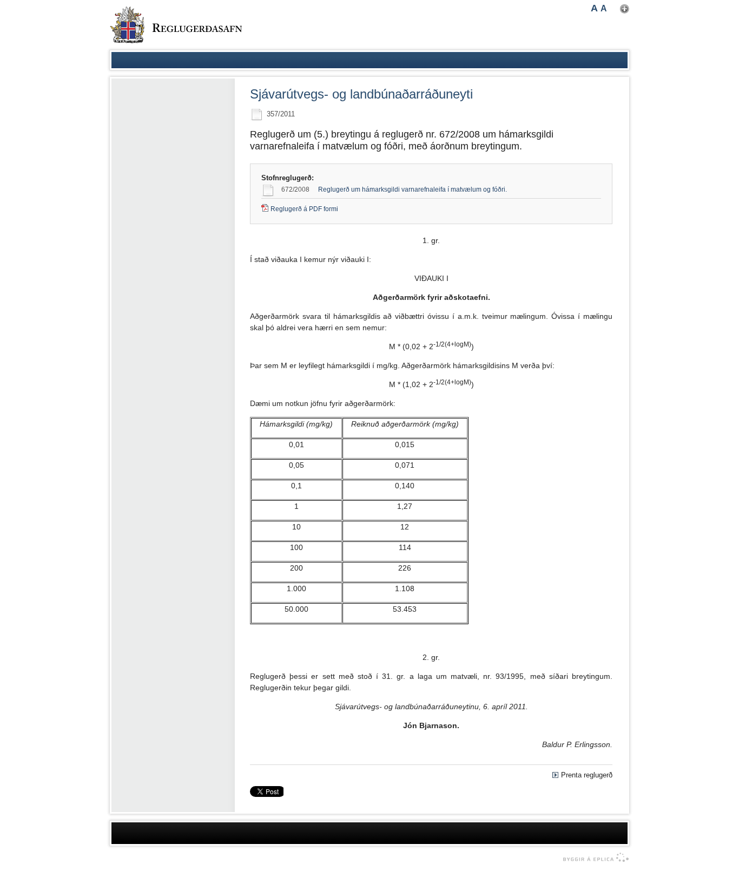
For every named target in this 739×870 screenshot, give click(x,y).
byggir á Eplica (593, 857)
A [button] (594, 8)
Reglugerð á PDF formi (304, 209)
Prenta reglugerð (586, 775)
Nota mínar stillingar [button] (624, 9)
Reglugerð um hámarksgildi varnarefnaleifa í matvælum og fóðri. (412, 189)
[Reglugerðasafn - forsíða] (176, 25)
